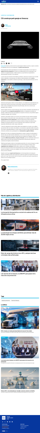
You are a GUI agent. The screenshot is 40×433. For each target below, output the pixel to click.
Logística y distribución (7, 15)
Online (8, 416)
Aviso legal (22, 428)
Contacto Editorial (5, 425)
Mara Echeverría (8, 25)
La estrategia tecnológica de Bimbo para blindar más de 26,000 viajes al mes (20, 4)
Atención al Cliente (5, 428)
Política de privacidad (24, 425)
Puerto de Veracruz (15, 300)
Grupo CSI (3, 65)
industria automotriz (6, 300)
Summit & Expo (10, 417)
